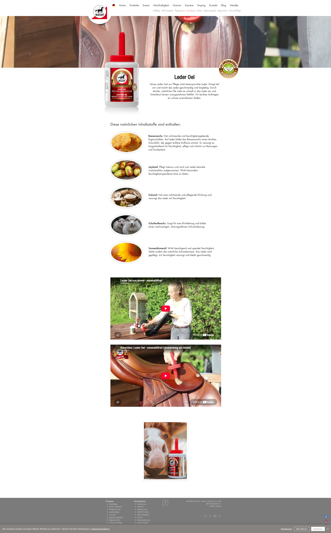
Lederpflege (190, 10)
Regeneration (223, 10)
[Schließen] (327, 529)
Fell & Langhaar (167, 10)
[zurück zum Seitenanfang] (165, 502)
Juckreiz (199, 10)
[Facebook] (326, 516)
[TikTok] (219, 516)
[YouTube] (215, 516)
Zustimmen (318, 529)
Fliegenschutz (180, 10)
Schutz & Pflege (235, 10)
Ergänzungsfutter (210, 10)
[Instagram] (326, 521)
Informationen (139, 501)
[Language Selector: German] (115, 5)
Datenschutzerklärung (101, 529)
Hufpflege (157, 10)
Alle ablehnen (301, 529)
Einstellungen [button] (286, 529)
